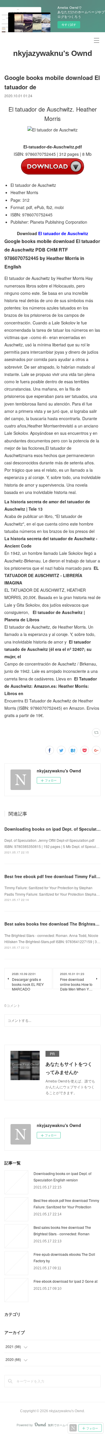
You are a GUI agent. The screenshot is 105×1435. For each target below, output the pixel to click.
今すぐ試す (69, 25)
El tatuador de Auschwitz (63, 233)
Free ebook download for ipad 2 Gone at (65, 1281)
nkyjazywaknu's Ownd (52, 53)
